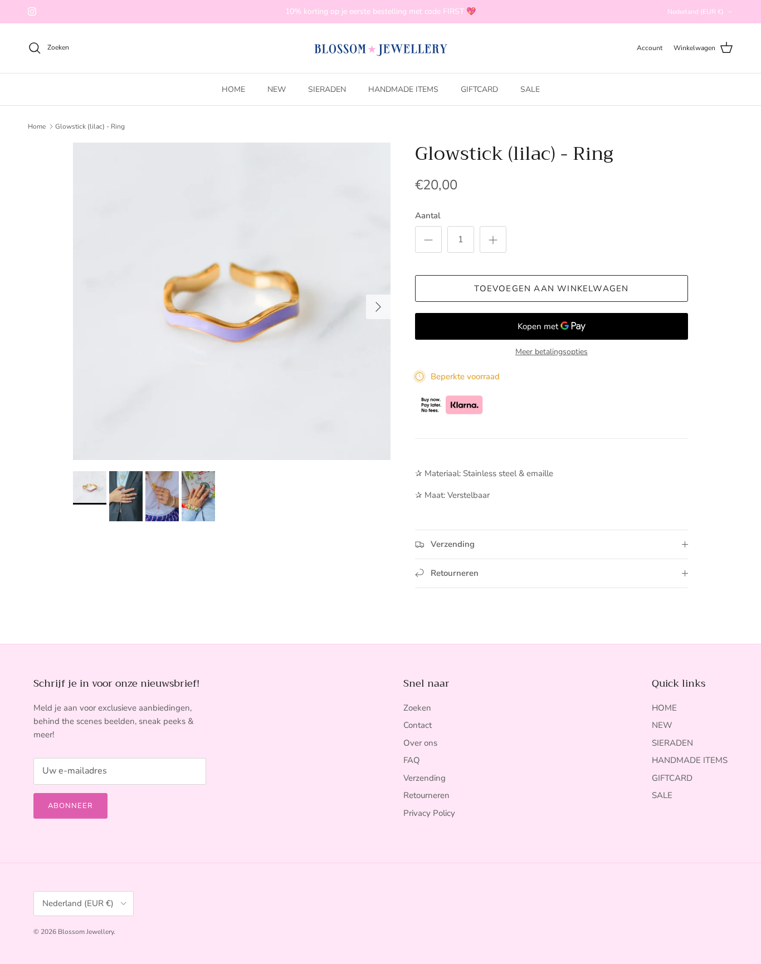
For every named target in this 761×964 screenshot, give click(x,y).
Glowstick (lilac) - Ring (90, 126)
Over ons (420, 742)
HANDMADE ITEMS (403, 89)
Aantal (428, 215)
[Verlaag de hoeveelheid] (428, 239)
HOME (233, 89)
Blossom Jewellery (86, 931)
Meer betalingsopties (551, 352)
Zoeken (417, 707)
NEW (276, 89)
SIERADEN (327, 89)
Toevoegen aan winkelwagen (551, 288)
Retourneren (426, 795)
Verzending (424, 778)
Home (37, 126)
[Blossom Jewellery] (381, 48)
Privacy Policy (429, 813)
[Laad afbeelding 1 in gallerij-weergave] (232, 301)
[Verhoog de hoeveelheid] (493, 239)
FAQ (411, 760)
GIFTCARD (479, 89)
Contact (417, 725)
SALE (530, 89)
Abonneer (70, 806)
